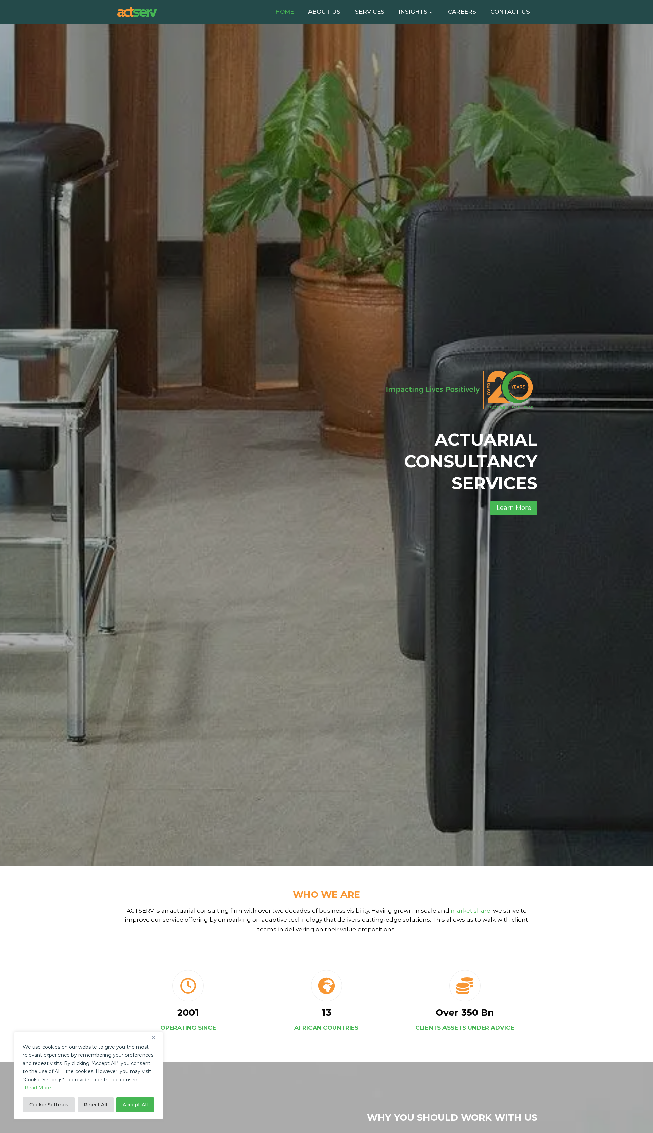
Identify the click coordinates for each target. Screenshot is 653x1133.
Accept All (135, 1105)
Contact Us (510, 11)
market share (470, 910)
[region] (88, 1075)
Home (284, 11)
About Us (324, 11)
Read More (37, 1088)
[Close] (156, 1037)
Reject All (95, 1105)
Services (369, 11)
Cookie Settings (48, 1105)
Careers (462, 11)
